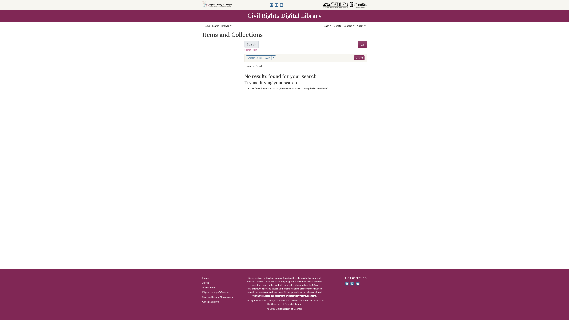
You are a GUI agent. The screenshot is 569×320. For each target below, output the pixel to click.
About (205, 282)
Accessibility (208, 287)
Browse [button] (225, 25)
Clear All (359, 57)
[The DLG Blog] (276, 5)
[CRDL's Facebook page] (271, 5)
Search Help (250, 49)
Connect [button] (348, 25)
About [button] (360, 25)
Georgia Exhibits (210, 301)
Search (215, 25)
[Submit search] (362, 44)
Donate (337, 25)
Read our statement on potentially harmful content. (291, 295)
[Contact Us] (281, 5)
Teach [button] (326, 25)
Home (206, 25)
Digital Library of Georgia (215, 292)
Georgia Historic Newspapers (217, 296)
